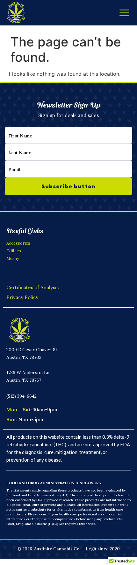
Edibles (13, 251)
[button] (124, 12)
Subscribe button (68, 186)
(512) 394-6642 (21, 396)
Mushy (12, 258)
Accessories (18, 243)
